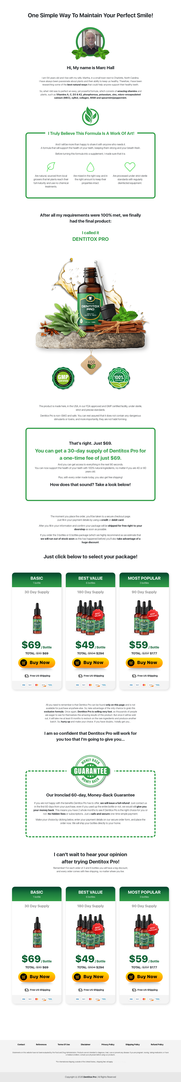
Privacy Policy (108, 1044)
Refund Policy (157, 1044)
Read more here (119, 1062)
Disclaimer (85, 1044)
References (41, 1044)
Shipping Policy (133, 1044)
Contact (21, 1044)
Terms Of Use (64, 1044)
